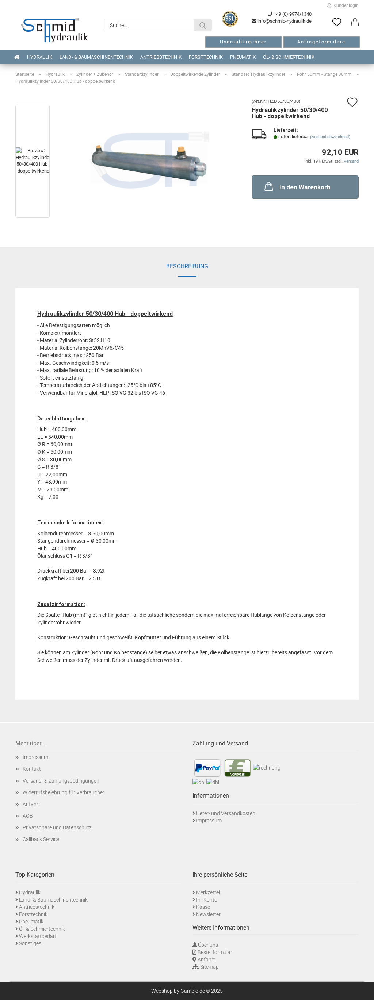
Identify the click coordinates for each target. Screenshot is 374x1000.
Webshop (162, 991)
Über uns (208, 945)
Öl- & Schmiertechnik (288, 57)
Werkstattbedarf (38, 936)
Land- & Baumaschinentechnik (96, 57)
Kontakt (32, 769)
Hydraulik (39, 57)
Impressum (35, 757)
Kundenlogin (345, 5)
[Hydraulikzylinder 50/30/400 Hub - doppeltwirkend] (149, 163)
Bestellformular (215, 952)
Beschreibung (187, 266)
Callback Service (41, 839)
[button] (355, 22)
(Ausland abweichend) (330, 137)
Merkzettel (208, 892)
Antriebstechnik (161, 57)
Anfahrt (31, 804)
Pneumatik (243, 57)
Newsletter (208, 914)
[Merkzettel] (337, 22)
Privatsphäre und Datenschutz (57, 827)
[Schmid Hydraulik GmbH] (54, 30)
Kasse (203, 907)
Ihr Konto (206, 900)
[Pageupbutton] (359, 989)
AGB (28, 816)
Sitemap (209, 967)
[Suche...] (203, 25)
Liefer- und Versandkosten (225, 813)
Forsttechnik (206, 57)
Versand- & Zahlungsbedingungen (61, 781)
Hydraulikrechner (243, 41)
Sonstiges (30, 943)
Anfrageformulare (321, 41)
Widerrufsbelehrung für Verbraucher (63, 792)
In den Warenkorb (305, 187)
